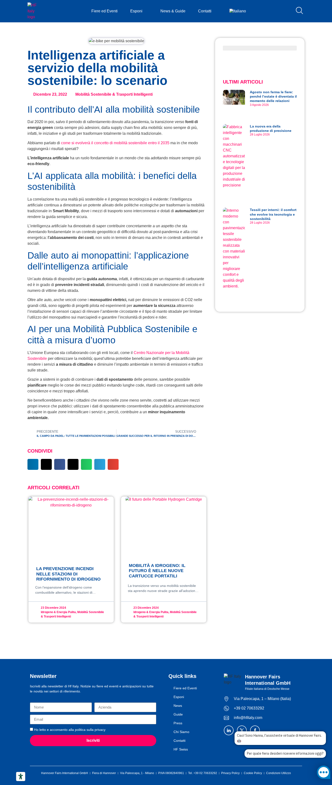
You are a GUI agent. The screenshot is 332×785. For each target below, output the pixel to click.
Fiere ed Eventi (104, 11)
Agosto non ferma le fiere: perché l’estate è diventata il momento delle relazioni (273, 96)
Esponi (136, 11)
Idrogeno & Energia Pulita (58, 612)
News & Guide (172, 11)
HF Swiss (181, 749)
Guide (178, 714)
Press (178, 723)
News (178, 706)
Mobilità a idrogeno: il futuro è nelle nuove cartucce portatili (157, 570)
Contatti (204, 11)
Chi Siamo (181, 732)
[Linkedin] (229, 730)
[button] (32, 464)
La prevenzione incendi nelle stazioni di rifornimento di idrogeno (68, 574)
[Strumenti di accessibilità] (20, 776)
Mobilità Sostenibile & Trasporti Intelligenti (114, 94)
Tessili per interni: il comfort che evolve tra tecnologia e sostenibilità (273, 214)
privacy (100, 730)
